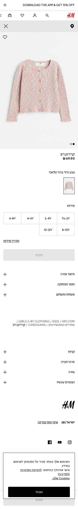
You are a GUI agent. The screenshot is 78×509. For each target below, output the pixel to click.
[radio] (68, 186)
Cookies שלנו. (61, 478)
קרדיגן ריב (19, 325)
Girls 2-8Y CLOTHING (34, 321)
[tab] (74, 144)
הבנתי (39, 492)
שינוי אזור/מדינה (48, 422)
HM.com (68, 321)
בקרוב (39, 255)
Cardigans (37, 325)
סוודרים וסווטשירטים (61, 325)
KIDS (55, 321)
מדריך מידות (11, 241)
